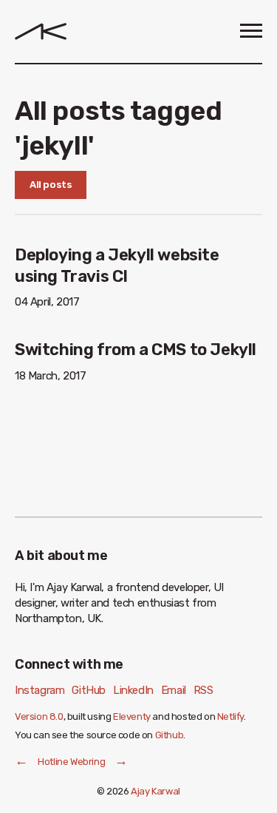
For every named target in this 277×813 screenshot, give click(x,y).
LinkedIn (133, 690)
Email (173, 690)
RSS (203, 690)
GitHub (89, 690)
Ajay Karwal (155, 791)
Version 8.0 (39, 716)
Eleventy (132, 716)
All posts (51, 184)
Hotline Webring (71, 761)
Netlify (230, 716)
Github (169, 735)
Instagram (39, 690)
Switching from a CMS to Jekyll (135, 350)
